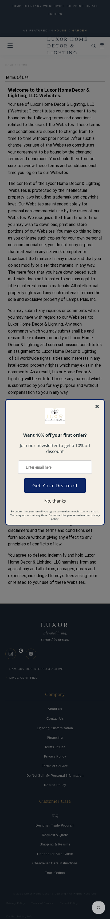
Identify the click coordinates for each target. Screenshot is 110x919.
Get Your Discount (55, 485)
